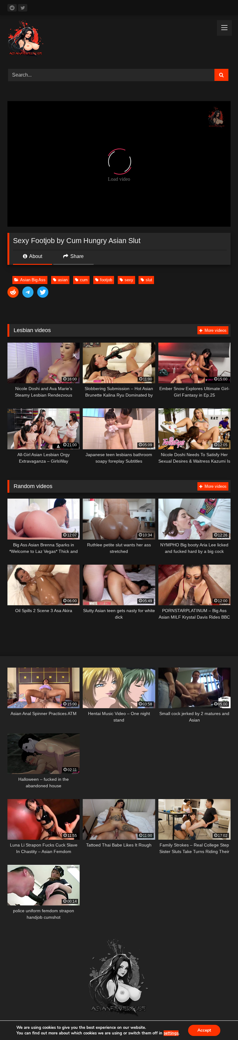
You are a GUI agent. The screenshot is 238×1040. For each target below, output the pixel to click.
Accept (204, 1030)
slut (149, 280)
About (35, 256)
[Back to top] (219, 1022)
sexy (129, 280)
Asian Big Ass (33, 280)
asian (63, 280)
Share (76, 256)
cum (84, 280)
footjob (106, 280)
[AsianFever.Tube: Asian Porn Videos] (119, 40)
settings (171, 1033)
